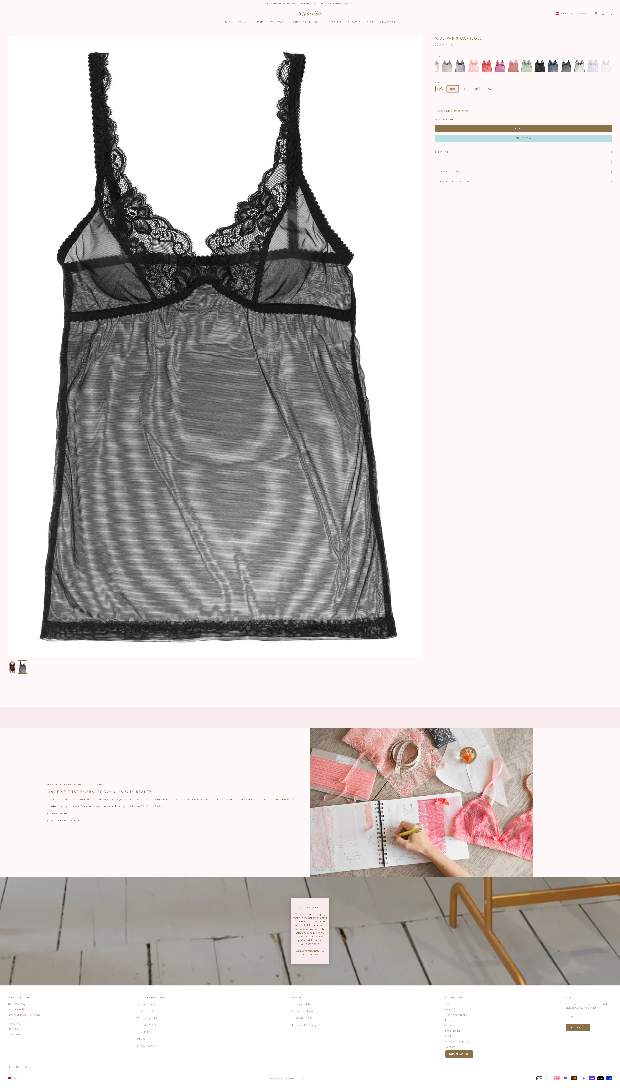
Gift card (354, 22)
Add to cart (523, 128)
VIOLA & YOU (387, 22)
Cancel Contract (459, 1054)
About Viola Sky (16, 1004)
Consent (450, 1046)
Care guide (14, 1024)
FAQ (447, 1009)
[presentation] (436, 68)
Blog (370, 22)
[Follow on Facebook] (9, 1067)
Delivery (449, 1020)
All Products (332, 22)
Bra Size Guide (16, 1009)
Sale (228, 22)
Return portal (452, 1030)
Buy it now (523, 138)
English (581, 13)
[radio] (447, 66)
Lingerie (258, 22)
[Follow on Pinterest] (26, 1067)
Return (449, 1025)
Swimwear (276, 22)
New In (241, 22)
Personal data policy (457, 1041)
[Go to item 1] (12, 667)
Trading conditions (456, 1015)
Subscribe (577, 1027)
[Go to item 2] (22, 667)
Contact (450, 1004)
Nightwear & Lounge (304, 22)
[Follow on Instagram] (17, 1067)
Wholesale (14, 1034)
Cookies (450, 1036)
